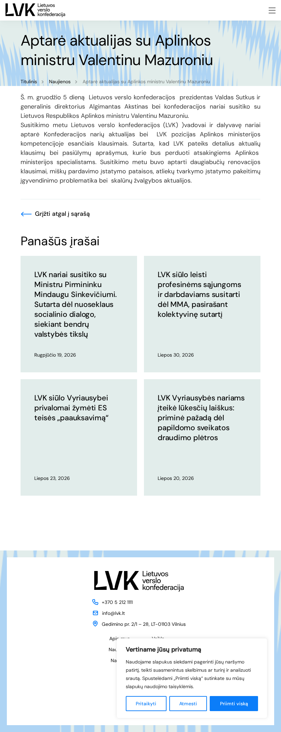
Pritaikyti (146, 703)
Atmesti (188, 703)
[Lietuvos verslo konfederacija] (35, 10)
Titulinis (29, 81)
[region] (192, 678)
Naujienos (60, 81)
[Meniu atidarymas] (272, 10)
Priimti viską (234, 703)
